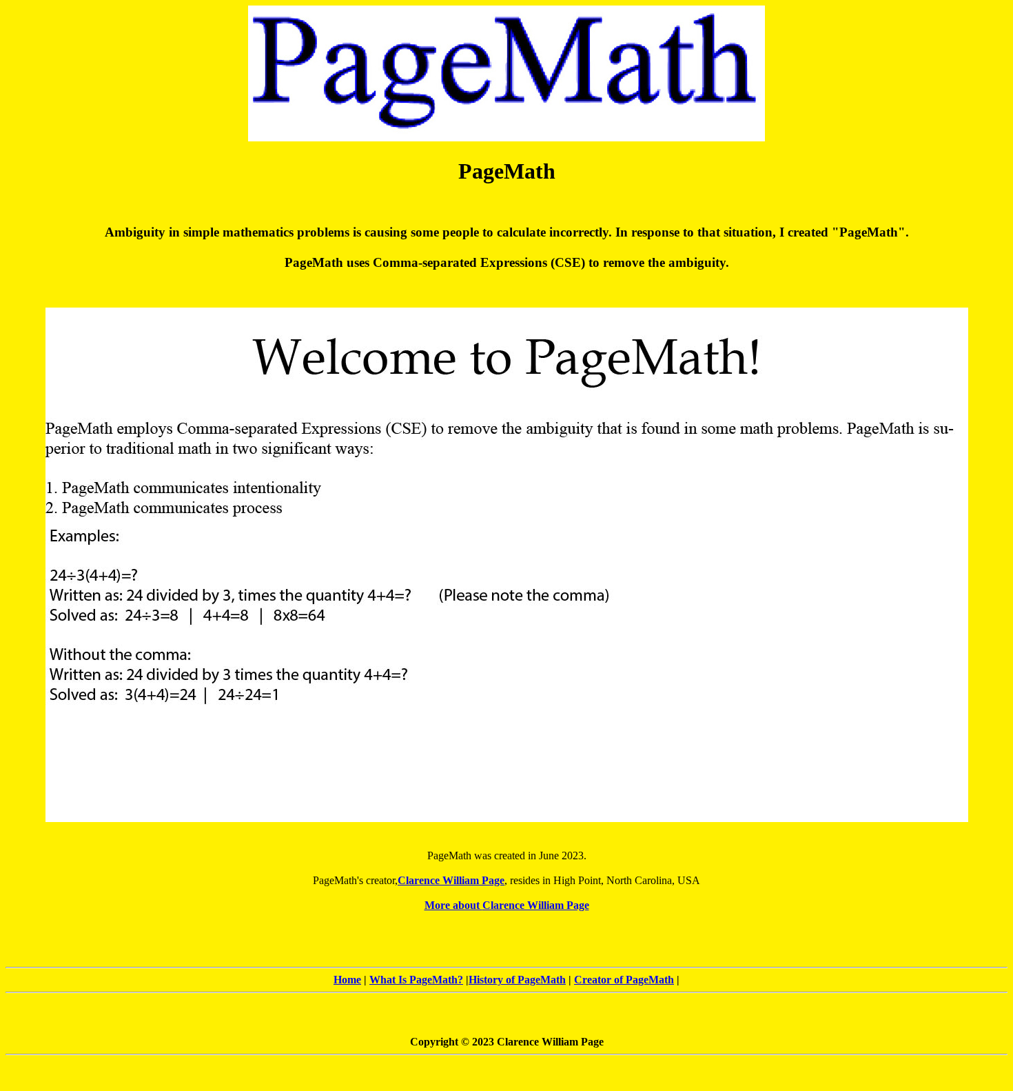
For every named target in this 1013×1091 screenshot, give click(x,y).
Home (347, 979)
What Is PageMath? (416, 979)
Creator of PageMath (624, 979)
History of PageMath (517, 979)
